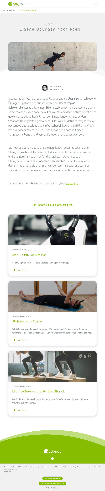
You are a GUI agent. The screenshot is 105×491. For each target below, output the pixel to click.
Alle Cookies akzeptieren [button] (52, 478)
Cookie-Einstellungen (52, 488)
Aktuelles (12, 10)
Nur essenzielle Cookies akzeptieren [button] (52, 483)
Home (4, 10)
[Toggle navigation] (95, 4)
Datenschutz (7, 471)
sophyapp (72, 183)
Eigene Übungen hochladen (27, 10)
